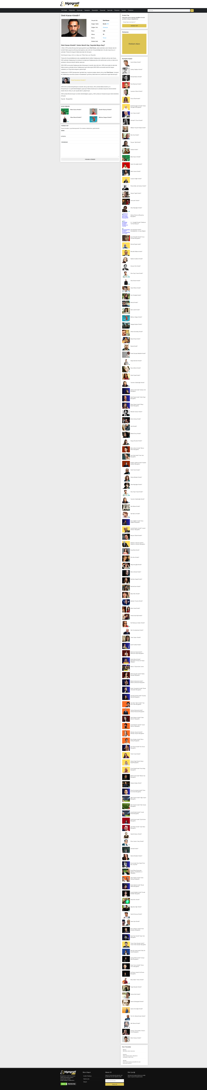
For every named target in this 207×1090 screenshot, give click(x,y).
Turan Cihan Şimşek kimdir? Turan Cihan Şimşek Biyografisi (138, 944)
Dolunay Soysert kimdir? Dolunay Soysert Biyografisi (137, 732)
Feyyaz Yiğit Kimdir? (136, 142)
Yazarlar (123, 10)
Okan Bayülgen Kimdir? (136, 207)
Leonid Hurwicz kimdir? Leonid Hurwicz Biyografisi (138, 529)
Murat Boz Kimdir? (135, 899)
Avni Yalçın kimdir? (135, 113)
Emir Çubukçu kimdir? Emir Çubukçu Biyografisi (137, 929)
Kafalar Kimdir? (134, 149)
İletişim (85, 1081)
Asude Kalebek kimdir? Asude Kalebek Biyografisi (138, 893)
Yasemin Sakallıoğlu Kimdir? (137, 382)
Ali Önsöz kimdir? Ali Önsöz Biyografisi (137, 973)
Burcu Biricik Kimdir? (136, 368)
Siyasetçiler (95, 10)
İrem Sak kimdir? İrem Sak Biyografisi (137, 456)
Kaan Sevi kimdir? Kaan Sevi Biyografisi (138, 936)
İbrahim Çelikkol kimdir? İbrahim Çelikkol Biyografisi (138, 463)
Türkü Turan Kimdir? (135, 754)
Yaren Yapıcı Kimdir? (136, 637)
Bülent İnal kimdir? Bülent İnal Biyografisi (138, 776)
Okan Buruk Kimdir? (76, 117)
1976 (107, 24)
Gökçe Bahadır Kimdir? (136, 477)
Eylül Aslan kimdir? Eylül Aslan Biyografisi (138, 820)
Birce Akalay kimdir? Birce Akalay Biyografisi (137, 740)
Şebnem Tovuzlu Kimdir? (137, 601)
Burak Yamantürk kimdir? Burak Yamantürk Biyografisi (138, 689)
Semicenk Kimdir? (135, 200)
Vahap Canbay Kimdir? (136, 783)
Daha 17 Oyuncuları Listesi (137, 666)
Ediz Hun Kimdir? (135, 135)
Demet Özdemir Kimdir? (136, 855)
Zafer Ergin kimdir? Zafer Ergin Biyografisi (138, 398)
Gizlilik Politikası (87, 1076)
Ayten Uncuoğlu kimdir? (136, 164)
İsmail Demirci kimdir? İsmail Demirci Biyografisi (138, 725)
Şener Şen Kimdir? (135, 921)
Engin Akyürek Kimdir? (136, 987)
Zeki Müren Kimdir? (135, 506)
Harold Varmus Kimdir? (136, 834)
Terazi (104, 38)
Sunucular (102, 10)
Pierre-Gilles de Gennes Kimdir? (138, 186)
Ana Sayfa (64, 10)
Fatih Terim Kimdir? (135, 470)
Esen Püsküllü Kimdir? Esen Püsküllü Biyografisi (137, 237)
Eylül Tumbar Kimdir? (136, 644)
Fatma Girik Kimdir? (135, 994)
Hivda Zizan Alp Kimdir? (136, 615)
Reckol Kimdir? (134, 302)
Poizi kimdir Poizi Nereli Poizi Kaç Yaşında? (138, 864)
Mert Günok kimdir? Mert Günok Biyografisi (138, 805)
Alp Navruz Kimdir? (135, 513)
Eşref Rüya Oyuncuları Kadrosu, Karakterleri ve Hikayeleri (136, 872)
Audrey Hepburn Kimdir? (136, 69)
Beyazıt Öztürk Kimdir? (136, 535)
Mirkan (124, 1049)
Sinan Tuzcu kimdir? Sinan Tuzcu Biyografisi (137, 966)
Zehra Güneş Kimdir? (136, 419)
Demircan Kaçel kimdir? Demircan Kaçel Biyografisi (137, 652)
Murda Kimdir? (134, 346)
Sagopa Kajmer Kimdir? (136, 324)
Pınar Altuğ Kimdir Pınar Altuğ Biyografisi (138, 769)
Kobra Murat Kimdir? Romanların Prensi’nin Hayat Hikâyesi (137, 661)
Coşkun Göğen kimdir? (136, 178)
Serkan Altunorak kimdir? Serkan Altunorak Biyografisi (137, 711)
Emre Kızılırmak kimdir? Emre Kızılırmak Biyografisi (138, 791)
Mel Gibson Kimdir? (135, 1023)
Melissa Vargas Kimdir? (105, 117)
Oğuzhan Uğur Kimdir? (136, 906)
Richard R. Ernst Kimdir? (137, 120)
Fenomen (116, 10)
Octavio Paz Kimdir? (136, 266)
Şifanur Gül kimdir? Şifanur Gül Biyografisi (138, 390)
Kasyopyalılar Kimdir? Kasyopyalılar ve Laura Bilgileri (138, 230)
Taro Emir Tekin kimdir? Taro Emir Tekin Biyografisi (137, 703)
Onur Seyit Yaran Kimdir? (137, 273)
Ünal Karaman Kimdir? (78, 80)
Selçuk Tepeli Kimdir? (136, 193)
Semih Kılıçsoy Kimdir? (105, 109)
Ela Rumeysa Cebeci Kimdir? (138, 622)
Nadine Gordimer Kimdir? (137, 258)
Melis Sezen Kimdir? (136, 171)
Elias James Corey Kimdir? (137, 841)
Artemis (125, 1054)
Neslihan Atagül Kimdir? (136, 579)
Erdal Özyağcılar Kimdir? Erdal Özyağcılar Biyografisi (138, 106)
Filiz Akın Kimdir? (135, 557)
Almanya (105, 27)
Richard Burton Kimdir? (136, 76)
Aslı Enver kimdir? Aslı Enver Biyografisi (138, 747)
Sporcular (109, 10)
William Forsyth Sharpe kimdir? (138, 127)
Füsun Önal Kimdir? (135, 98)
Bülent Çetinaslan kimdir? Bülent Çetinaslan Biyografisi (138, 682)
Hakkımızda (86, 1079)
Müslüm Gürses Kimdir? (136, 411)
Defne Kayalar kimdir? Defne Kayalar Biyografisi (137, 674)
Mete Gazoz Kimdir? (75, 109)
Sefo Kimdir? (134, 426)
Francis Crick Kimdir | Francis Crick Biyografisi (138, 1031)
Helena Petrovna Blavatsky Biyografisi (137, 215)
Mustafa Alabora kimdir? (136, 251)
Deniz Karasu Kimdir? (136, 1038)
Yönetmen (130, 10)
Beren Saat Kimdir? (135, 608)
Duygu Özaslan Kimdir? (136, 440)
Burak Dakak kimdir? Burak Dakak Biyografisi (137, 885)
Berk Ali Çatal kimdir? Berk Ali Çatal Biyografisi (138, 951)
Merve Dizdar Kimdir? (136, 572)
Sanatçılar (87, 10)
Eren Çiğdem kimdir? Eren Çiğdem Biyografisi (137, 521)
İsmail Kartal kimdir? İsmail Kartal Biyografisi (137, 813)
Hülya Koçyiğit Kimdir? (136, 564)
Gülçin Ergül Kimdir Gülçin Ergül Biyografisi (137, 762)
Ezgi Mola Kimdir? (135, 550)
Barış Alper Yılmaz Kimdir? (137, 979)
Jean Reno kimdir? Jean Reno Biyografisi (138, 827)
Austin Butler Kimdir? (136, 62)
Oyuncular (79, 10)
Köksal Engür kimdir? (136, 244)
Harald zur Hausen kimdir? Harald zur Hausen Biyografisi (138, 543)
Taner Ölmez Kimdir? (136, 288)
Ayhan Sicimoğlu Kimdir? (137, 1008)
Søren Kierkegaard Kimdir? (137, 1001)
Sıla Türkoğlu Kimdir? (136, 295)
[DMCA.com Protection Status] (68, 1084)
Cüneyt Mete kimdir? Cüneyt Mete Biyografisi (137, 958)
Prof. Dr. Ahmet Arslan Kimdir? (138, 1016)
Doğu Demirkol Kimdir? (136, 360)
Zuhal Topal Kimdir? (135, 375)
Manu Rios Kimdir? (135, 593)
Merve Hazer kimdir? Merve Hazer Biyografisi (137, 449)
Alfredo (124, 1060)
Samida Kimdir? (134, 848)
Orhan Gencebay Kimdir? (137, 331)
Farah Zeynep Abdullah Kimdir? (138, 353)
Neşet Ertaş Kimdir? (135, 338)
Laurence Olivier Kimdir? (136, 91)
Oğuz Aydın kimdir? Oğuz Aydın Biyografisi (138, 798)
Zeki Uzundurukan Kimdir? (137, 630)
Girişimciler (72, 10)
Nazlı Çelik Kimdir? (135, 309)
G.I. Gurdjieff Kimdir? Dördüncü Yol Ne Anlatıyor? (138, 223)
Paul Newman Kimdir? (136, 84)
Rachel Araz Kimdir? (135, 586)
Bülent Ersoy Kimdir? (136, 433)
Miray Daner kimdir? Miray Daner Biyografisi (137, 405)
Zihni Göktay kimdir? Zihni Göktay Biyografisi (137, 878)
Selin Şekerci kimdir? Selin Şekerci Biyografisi (137, 718)
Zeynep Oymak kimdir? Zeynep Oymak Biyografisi (138, 696)
